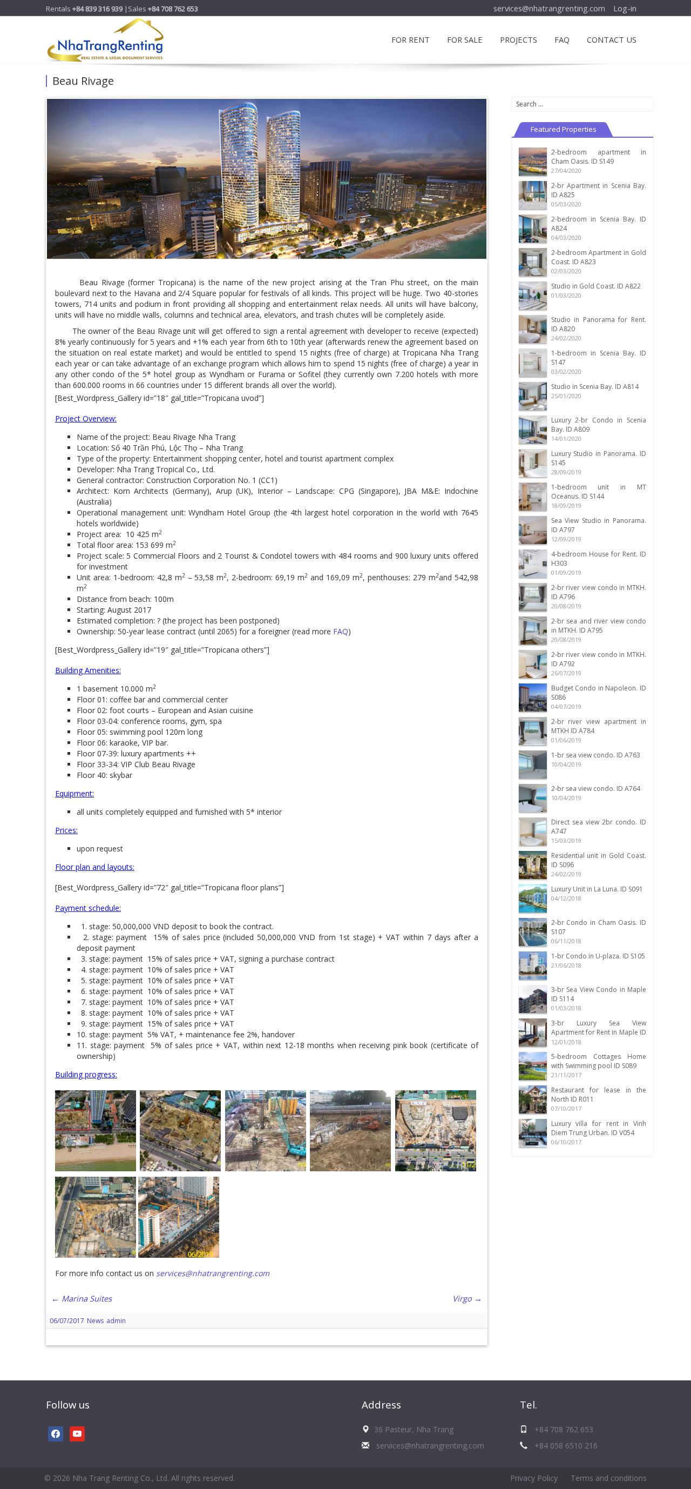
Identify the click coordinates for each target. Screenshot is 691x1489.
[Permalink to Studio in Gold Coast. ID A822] (533, 294)
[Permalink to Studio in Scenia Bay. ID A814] (533, 395)
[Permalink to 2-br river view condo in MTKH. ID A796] (533, 596)
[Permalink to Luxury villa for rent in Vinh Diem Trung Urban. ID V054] (533, 1132)
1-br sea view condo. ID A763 (595, 755)
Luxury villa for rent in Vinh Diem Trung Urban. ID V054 (599, 1128)
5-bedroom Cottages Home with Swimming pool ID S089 (599, 1061)
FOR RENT (410, 39)
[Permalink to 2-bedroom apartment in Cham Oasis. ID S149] (533, 160)
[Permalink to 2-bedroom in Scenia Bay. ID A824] (533, 227)
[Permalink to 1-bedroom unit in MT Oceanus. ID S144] (533, 495)
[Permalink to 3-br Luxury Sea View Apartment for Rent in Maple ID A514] (533, 1031)
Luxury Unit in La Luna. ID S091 (597, 889)
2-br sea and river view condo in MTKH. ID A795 (599, 625)
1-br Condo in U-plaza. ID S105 (598, 956)
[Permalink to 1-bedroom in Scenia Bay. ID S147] (533, 361)
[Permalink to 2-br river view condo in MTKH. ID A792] (533, 663)
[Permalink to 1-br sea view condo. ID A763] (533, 763)
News (95, 1320)
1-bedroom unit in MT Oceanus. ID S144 (599, 491)
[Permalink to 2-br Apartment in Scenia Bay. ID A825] (533, 194)
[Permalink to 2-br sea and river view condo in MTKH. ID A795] (533, 629)
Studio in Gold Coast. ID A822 (596, 286)
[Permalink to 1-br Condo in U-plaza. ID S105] (533, 964)
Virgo (467, 1298)
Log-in (624, 8)
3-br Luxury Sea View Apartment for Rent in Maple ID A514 (599, 1032)
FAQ (562, 39)
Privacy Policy (534, 1478)
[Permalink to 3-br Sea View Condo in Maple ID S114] (533, 998)
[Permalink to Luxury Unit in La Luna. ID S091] (533, 897)
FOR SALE (465, 39)
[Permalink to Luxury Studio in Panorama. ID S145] (533, 462)
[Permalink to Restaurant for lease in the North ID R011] (533, 1098)
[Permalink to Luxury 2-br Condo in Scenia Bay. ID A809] (533, 428)
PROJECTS (518, 39)
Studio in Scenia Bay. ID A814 (595, 386)
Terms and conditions (609, 1478)
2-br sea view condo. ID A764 (595, 788)
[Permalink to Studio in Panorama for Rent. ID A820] (533, 328)
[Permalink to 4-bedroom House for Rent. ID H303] (533, 562)
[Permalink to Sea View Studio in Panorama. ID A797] (533, 529)
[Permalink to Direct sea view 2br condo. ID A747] (533, 830)
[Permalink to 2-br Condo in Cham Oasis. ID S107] (533, 931)
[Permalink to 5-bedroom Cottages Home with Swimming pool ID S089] (533, 1065)
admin (116, 1320)
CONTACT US (611, 39)
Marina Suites (81, 1298)
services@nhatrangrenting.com (549, 8)
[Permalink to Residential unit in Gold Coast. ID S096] (533, 864)
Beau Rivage (83, 80)
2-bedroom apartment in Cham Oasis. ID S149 (599, 156)
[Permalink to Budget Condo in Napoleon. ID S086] (533, 696)
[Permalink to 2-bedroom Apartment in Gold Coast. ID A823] (533, 261)
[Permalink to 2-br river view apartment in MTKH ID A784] (533, 730)
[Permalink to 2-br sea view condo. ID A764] (533, 797)
